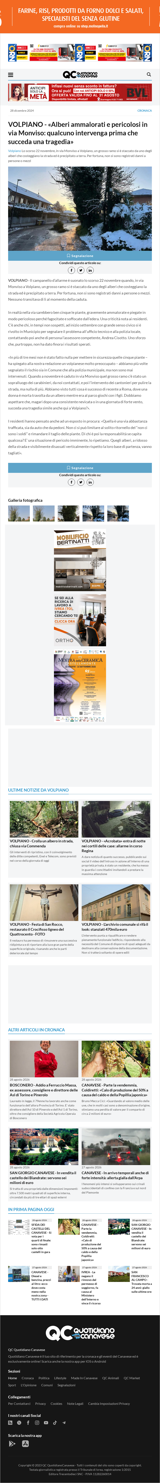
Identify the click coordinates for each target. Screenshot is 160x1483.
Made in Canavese (84, 1378)
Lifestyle (60, 1378)
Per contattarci (19, 1403)
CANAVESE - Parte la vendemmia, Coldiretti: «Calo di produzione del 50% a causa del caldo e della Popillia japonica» (115, 1090)
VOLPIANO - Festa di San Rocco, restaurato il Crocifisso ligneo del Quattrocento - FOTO (37, 929)
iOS (88, 1361)
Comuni (47, 1385)
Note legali (75, 1403)
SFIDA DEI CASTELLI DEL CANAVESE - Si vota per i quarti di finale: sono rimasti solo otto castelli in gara (41, 1238)
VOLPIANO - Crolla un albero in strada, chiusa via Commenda (41, 843)
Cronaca (145, 110)
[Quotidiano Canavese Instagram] (37, 1422)
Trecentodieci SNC (71, 1474)
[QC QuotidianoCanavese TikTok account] (55, 1422)
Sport (12, 1385)
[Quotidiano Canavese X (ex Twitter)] (19, 1422)
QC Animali (110, 1378)
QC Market (132, 1378)
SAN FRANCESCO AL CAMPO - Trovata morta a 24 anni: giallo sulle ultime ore (141, 1281)
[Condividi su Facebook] (71, 270)
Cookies (56, 1403)
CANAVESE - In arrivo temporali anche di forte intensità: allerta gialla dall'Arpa (115, 1175)
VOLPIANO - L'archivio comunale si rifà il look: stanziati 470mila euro (115, 926)
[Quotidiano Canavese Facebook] (28, 1422)
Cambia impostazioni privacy (109, 1403)
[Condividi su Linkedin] (90, 270)
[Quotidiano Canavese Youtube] (46, 1422)
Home (12, 1378)
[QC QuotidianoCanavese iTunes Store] (25, 1444)
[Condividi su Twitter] (80, 270)
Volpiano (14, 151)
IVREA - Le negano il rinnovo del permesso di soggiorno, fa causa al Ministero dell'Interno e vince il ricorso (91, 1287)
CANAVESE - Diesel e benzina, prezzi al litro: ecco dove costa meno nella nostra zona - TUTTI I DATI (41, 1285)
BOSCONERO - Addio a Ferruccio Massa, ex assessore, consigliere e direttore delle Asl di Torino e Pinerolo (44, 1090)
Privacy (40, 1403)
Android (100, 1361)
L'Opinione (28, 1385)
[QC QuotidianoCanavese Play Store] (12, 1444)
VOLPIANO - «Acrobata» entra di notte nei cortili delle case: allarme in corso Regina (114, 846)
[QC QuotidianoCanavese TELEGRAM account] (64, 1422)
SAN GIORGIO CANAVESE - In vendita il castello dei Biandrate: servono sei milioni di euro (43, 1177)
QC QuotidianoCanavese (58, 1465)
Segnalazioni (66, 1385)
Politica (44, 1378)
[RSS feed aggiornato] (10, 1422)
